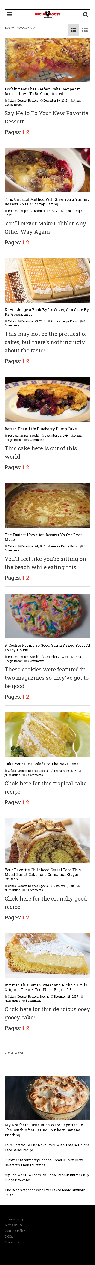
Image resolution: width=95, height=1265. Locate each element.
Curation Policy (15, 1230)
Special (34, 435)
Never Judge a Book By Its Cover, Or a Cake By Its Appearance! (47, 312)
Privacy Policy (14, 1219)
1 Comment (33, 1000)
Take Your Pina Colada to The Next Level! (43, 763)
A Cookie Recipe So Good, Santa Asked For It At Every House (47, 647)
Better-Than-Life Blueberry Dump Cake (41, 428)
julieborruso (12, 775)
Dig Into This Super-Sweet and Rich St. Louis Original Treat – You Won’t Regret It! (46, 987)
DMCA (9, 1236)
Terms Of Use (14, 1225)
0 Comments (36, 440)
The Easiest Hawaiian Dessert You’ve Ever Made (43, 537)
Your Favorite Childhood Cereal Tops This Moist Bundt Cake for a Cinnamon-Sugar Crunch (43, 874)
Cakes (12, 100)
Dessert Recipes (27, 100)
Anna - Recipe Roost (64, 321)
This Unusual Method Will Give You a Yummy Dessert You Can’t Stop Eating (47, 201)
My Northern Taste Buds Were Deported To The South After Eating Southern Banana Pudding (44, 1129)
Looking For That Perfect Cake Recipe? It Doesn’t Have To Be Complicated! (42, 91)
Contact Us (12, 1242)
